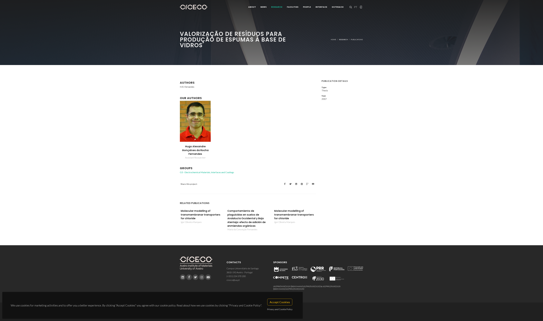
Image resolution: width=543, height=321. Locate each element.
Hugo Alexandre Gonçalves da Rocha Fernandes (195, 150)
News (263, 7)
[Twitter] (195, 277)
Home (333, 39)
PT (355, 7)
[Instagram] (202, 277)
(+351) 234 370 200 (236, 276)
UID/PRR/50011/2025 (281, 286)
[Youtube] (208, 277)
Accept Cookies (280, 302)
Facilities (293, 7)
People (307, 7)
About (252, 7)
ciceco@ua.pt (233, 280)
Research (276, 7)
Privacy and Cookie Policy (279, 309)
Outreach (338, 7)
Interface (321, 7)
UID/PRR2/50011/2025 (331, 286)
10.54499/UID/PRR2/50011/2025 (290, 289)
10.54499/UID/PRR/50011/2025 (307, 286)
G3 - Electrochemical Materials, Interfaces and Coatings (207, 172)
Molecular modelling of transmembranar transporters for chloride (247, 214)
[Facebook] (189, 277)
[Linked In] (183, 277)
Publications (357, 39)
